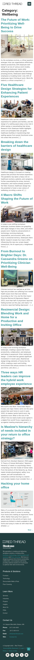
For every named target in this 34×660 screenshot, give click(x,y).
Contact (5, 613)
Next (30, 530)
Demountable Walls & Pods (11, 581)
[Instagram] (12, 655)
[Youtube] (26, 655)
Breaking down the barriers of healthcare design (16, 145)
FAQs (4, 610)
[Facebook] (17, 655)
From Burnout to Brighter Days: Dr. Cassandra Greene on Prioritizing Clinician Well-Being (16, 259)
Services (5, 595)
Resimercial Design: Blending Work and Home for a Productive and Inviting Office (15, 317)
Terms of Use (13, 651)
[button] (29, 4)
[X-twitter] (22, 655)
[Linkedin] (7, 655)
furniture (5, 555)
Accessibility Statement (10, 648)
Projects (5, 601)
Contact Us (13, 637)
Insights (5, 604)
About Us (5, 607)
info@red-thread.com (16, 633)
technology (13, 555)
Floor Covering (7, 584)
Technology (6, 578)
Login (22, 648)
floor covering (15, 557)
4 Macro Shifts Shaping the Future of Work (17, 198)
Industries (6, 598)
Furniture (5, 575)
